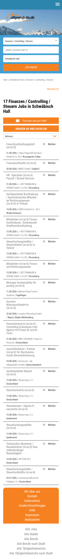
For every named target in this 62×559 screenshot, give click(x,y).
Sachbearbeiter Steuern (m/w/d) (19, 372)
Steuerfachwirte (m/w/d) (20, 390)
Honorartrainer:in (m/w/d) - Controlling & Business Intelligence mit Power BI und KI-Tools (22, 328)
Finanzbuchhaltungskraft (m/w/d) (20, 146)
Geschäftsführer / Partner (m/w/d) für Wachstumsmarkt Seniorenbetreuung (20, 352)
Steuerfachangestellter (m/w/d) (18, 426)
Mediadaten (32, 519)
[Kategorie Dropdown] (55, 40)
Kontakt (32, 496)
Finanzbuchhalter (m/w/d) (21, 163)
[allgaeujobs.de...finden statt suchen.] (20, 17)
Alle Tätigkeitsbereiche (31, 548)
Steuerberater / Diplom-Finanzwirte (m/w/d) (20, 407)
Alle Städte (31, 534)
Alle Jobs (31, 529)
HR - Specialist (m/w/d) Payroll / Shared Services (20, 176)
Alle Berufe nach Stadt (31, 544)
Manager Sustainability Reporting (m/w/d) (21, 284)
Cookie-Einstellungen (32, 505)
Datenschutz (32, 501)
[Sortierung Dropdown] (55, 136)
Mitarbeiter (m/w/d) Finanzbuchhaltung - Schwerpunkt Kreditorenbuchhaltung (22, 222)
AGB (32, 510)
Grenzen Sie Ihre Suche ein (31, 128)
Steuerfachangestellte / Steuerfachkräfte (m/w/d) (20, 470)
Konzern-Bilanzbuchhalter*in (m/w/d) (17, 305)
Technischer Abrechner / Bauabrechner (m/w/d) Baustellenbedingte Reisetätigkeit (22, 448)
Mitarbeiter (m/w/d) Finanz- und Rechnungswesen (22, 265)
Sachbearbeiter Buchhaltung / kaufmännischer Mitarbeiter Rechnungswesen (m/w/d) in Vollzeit (22, 198)
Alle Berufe (31, 539)
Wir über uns (32, 491)
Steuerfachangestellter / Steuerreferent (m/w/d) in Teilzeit (20, 245)
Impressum (32, 515)
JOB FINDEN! (31, 67)
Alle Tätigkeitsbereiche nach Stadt (31, 553)
